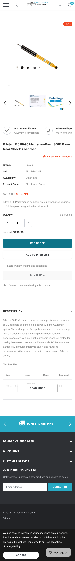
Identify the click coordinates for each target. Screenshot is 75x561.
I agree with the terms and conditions (27, 265)
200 (9, 285)
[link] (9, 85)
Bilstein (30, 165)
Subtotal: (8, 232)
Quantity (8, 214)
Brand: (7, 165)
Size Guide (66, 214)
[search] (16, 5)
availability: (9, 177)
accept (21, 555)
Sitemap (7, 518)
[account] (60, 5)
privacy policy (12, 546)
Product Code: (11, 184)
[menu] (6, 5)
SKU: (6, 171)
